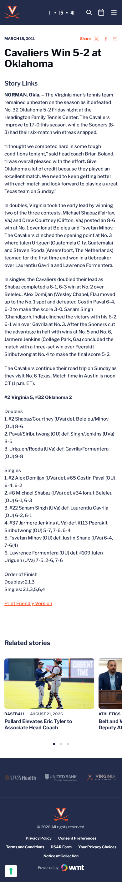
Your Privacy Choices (97, 847)
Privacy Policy (39, 838)
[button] (54, 744)
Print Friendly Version (28, 603)
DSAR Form (61, 847)
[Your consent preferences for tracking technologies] (11, 871)
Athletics (109, 714)
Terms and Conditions (25, 847)
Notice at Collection (61, 856)
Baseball (15, 714)
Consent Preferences (77, 838)
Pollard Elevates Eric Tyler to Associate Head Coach (38, 724)
